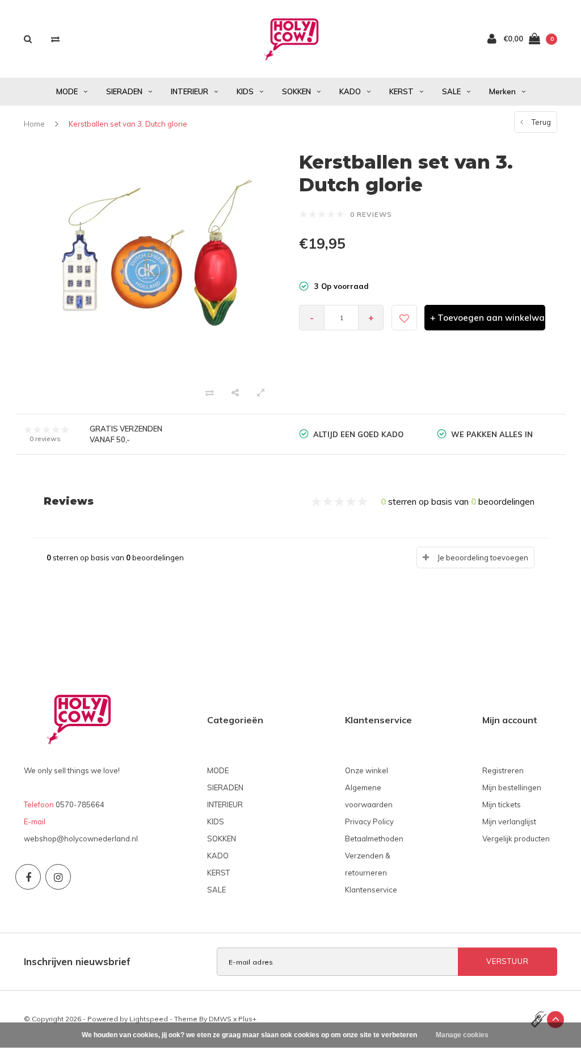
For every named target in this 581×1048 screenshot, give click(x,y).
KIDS (245, 91)
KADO (350, 91)
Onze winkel (366, 770)
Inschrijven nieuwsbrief (77, 961)
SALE (451, 91)
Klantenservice (371, 889)
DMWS (220, 1019)
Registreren (503, 770)
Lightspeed (148, 1019)
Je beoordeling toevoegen (482, 557)
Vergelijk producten (516, 838)
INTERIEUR (189, 91)
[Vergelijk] (55, 38)
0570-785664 (80, 804)
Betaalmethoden (374, 838)
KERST (401, 91)
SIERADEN (124, 91)
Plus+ (247, 1019)
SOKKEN (296, 91)
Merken (502, 91)
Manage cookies (462, 1035)
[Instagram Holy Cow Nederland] (58, 877)
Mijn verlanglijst (509, 821)
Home (34, 123)
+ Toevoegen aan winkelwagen (487, 317)
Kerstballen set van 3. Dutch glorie (128, 123)
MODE (67, 91)
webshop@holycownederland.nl (81, 838)
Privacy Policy (369, 821)
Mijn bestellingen (511, 787)
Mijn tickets (501, 804)
